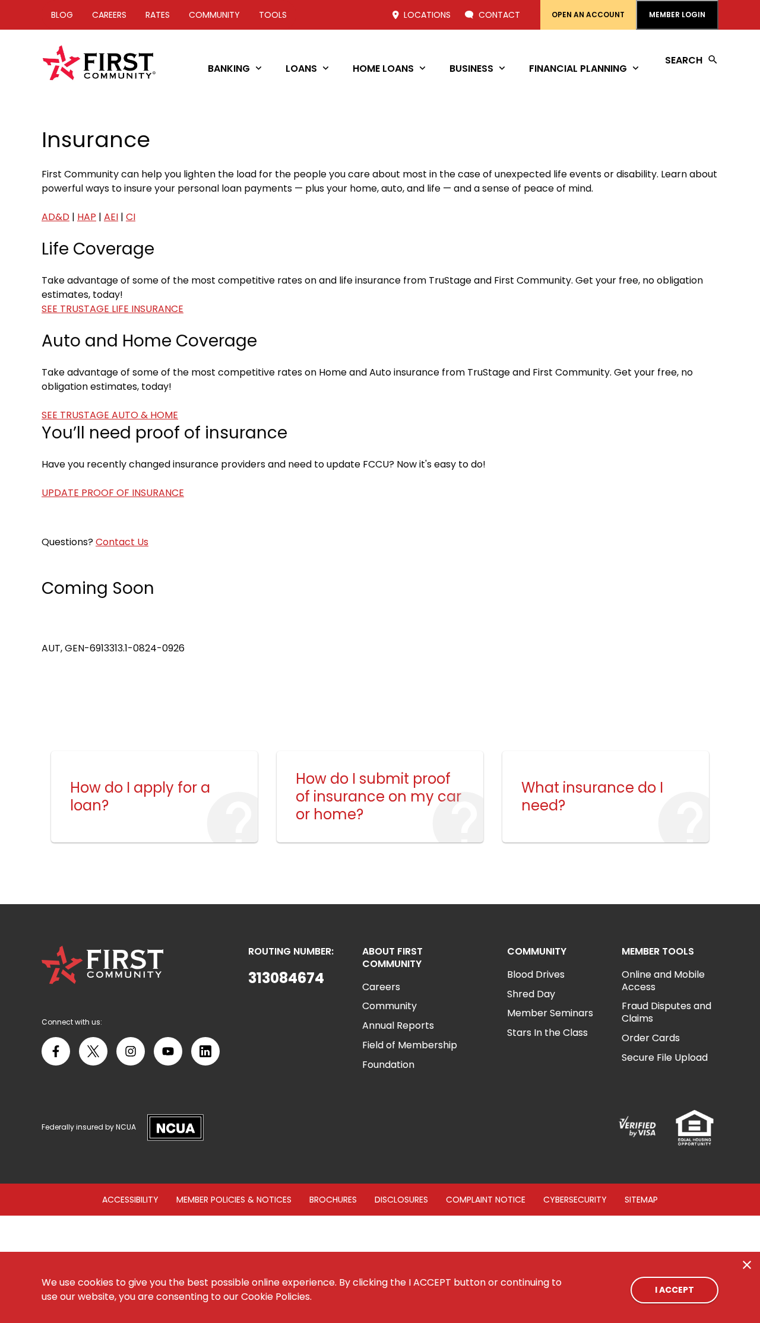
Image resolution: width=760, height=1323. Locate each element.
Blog (62, 15)
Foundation (388, 1064)
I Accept (674, 1290)
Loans (301, 68)
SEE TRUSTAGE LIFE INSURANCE (112, 309)
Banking (229, 68)
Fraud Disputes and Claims (666, 1012)
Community (214, 15)
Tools (273, 15)
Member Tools (658, 952)
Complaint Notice (485, 1199)
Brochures (333, 1199)
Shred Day (531, 994)
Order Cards (651, 1038)
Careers (109, 15)
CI (130, 217)
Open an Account (588, 14)
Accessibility (130, 1199)
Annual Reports (398, 1025)
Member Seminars (550, 1013)
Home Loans (383, 68)
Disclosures (401, 1199)
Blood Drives (536, 974)
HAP (86, 217)
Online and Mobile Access (663, 981)
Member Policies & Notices (234, 1199)
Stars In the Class (547, 1032)
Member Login (677, 14)
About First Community (392, 958)
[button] (291, 978)
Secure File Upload (665, 1057)
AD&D (55, 217)
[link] (154, 796)
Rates (157, 15)
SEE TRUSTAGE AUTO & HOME (110, 415)
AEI (111, 217)
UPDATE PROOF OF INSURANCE (113, 493)
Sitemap (641, 1199)
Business (471, 68)
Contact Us (122, 542)
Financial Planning (578, 68)
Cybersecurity (575, 1199)
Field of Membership (409, 1045)
